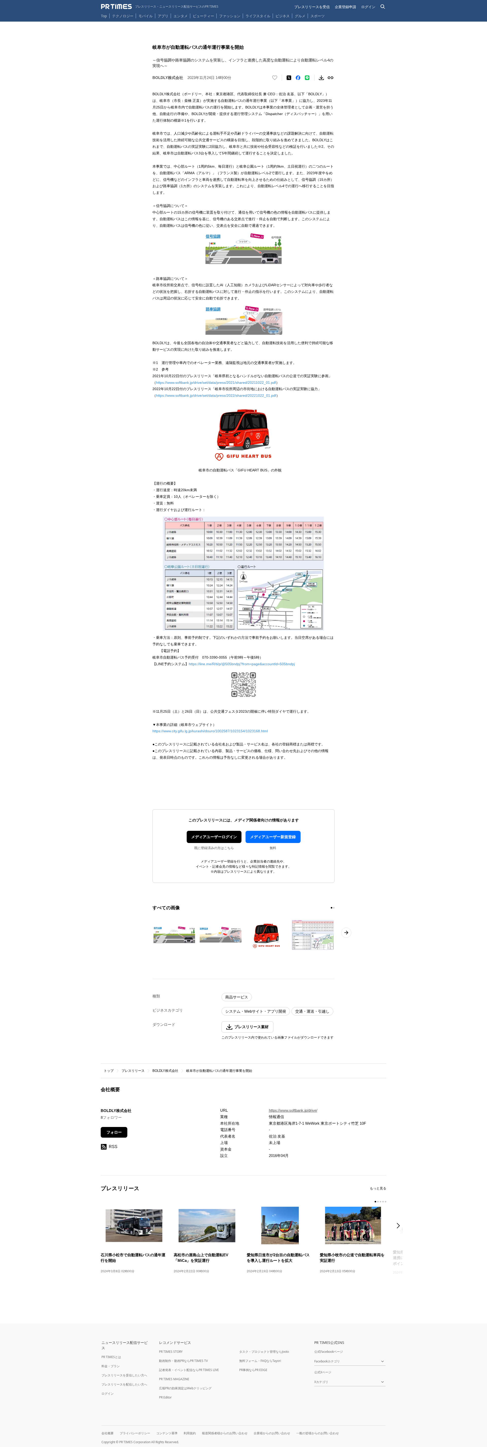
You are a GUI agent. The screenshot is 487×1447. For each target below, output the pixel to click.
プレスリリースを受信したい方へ (124, 1375)
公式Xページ (322, 1372)
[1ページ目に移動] (331, 908)
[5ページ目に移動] (385, 1201)
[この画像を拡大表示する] (174, 935)
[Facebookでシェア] (298, 78)
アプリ (163, 15)
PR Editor (165, 1397)
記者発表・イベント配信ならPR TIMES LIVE (189, 1370)
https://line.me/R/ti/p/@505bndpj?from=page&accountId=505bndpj (242, 664)
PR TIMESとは (111, 1357)
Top (104, 15)
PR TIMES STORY (171, 1351)
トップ (109, 1071)
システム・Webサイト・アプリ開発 (255, 1011)
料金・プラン (110, 1366)
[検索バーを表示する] (382, 6)
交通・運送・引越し (312, 1011)
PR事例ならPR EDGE (253, 1370)
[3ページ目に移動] (380, 1201)
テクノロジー (122, 15)
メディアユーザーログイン (214, 837)
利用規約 (190, 1433)
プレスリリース (133, 1071)
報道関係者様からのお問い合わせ (225, 1433)
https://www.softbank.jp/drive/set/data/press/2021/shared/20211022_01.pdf (216, 382)
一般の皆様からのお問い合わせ (317, 1433)
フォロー (114, 1132)
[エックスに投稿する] (289, 78)
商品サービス (236, 997)
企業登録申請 (345, 6)
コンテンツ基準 (167, 1433)
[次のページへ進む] (346, 933)
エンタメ (180, 15)
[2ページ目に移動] (334, 908)
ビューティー (203, 15)
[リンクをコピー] (330, 78)
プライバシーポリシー (135, 1433)
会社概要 (107, 1433)
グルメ (300, 15)
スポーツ (317, 15)
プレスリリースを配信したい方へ (124, 1384)
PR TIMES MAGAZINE (174, 1379)
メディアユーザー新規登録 (273, 837)
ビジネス (282, 15)
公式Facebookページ (328, 1351)
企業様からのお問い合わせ (272, 1433)
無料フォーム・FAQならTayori (260, 1361)
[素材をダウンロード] (321, 78)
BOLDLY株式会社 (165, 1071)
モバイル (145, 15)
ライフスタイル (258, 15)
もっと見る (378, 1188)
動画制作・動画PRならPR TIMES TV (183, 1361)
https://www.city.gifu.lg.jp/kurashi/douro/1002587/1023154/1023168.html (210, 731)
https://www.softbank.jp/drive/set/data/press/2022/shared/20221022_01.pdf (216, 395)
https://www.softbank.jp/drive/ (293, 1110)
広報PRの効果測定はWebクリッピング (185, 1388)
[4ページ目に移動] (383, 1201)
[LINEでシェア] (307, 78)
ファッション (229, 15)
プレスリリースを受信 (312, 6)
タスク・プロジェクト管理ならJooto (264, 1351)
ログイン (368, 6)
